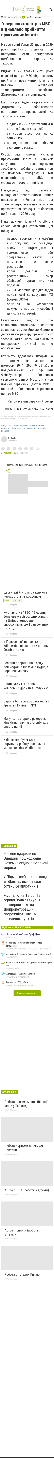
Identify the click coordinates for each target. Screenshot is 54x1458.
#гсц (3, 425)
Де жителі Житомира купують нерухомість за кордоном (25, 594)
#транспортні (30, 428)
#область (5, 428)
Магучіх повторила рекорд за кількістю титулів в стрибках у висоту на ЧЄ (25, 723)
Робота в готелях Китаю (22, 1274)
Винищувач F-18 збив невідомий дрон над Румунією (25, 686)
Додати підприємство (27, 993)
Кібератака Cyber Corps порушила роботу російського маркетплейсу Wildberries (25, 744)
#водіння (5, 431)
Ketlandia (12, 438)
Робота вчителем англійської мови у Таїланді (26, 1104)
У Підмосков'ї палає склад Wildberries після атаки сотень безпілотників (25, 646)
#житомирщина (21, 425)
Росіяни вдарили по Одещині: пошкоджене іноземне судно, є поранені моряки (26, 667)
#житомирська (37, 425)
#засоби (42, 428)
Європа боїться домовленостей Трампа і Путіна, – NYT (26, 703)
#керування (17, 428)
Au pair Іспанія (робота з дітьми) (23, 1232)
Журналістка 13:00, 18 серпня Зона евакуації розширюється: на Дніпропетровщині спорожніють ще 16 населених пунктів (25, 620)
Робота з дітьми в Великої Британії (24, 1148)
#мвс (9, 425)
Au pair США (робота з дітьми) (27, 1190)
